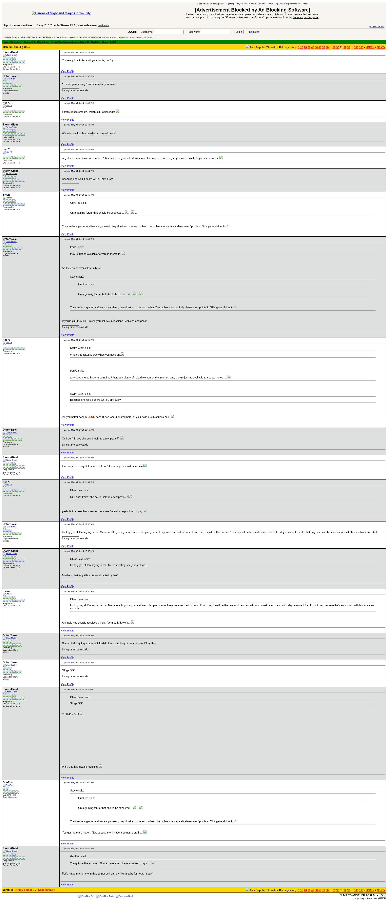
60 (319, 47)
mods (58, 37)
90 (337, 47)
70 (323, 47)
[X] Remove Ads (376, 26)
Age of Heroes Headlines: (18, 25)
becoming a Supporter (305, 17)
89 (334, 47)
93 (348, 47)
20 (305, 47)
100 (356, 47)
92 (345, 47)
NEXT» (381, 47)
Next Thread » (46, 889)
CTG (83, 37)
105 (361, 47)
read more (103, 25)
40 (312, 47)
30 (309, 47)
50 (316, 47)
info (14, 37)
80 (327, 47)
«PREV (370, 47)
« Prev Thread (24, 889)
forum (19, 37)
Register (254, 31)
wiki (127, 37)
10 (301, 47)
